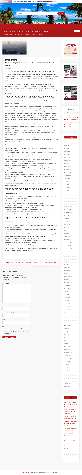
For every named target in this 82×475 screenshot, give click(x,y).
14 (67, 119)
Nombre (5, 306)
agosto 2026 (67, 142)
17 (73, 119)
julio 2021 (66, 328)
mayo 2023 (67, 261)
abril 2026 (66, 154)
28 (67, 124)
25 (75, 122)
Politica (12, 31)
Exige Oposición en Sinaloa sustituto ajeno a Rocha (70, 451)
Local (27, 31)
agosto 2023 (67, 252)
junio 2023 (66, 258)
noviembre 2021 (68, 316)
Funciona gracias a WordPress (30, 472)
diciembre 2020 (68, 349)
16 (71, 119)
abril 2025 (66, 190)
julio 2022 (66, 291)
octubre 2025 (67, 172)
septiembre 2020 (68, 358)
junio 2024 (66, 221)
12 (77, 117)
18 (75, 119)
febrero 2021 (67, 343)
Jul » (69, 126)
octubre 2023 (67, 245)
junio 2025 (66, 184)
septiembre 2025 (68, 175)
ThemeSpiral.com (54, 472)
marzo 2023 (67, 267)
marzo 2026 (67, 157)
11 (75, 117)
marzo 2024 (67, 230)
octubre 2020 (67, 355)
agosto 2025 (67, 178)
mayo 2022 (67, 297)
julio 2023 (66, 255)
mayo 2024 (67, 224)
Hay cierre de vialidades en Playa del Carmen (44, 265)
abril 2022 (66, 300)
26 (77, 122)
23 (71, 122)
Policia (41, 34)
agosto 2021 (67, 325)
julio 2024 (66, 218)
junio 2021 (66, 331)
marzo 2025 (67, 194)
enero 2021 (67, 346)
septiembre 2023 (68, 248)
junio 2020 (66, 367)
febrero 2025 (67, 197)
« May (65, 126)
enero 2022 (67, 310)
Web (3, 319)
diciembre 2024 (68, 203)
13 (65, 119)
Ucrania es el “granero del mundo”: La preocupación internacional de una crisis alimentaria (31, 262)
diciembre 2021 (68, 313)
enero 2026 (67, 163)
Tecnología (18, 34)
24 (73, 122)
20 (65, 122)
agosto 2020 (67, 361)
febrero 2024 (67, 233)
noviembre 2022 (68, 279)
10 (73, 117)
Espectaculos (8, 34)
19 (77, 119)
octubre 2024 (67, 209)
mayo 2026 (67, 151)
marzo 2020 (67, 377)
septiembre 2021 (68, 322)
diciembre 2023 (68, 239)
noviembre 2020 (68, 352)
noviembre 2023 (68, 242)
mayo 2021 (67, 334)
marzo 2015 (67, 386)
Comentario (6, 283)
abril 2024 (66, 227)
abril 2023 (66, 264)
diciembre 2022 (68, 276)
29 (69, 124)
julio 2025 (66, 181)
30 (71, 124)
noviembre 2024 (68, 206)
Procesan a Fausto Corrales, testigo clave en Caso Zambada (70, 411)
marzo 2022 (67, 303)
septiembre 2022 (68, 285)
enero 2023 (67, 273)
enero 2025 (67, 200)
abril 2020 (66, 374)
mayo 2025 (67, 187)
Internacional (36, 31)
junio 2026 (66, 148)
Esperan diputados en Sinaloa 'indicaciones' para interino (70, 435)
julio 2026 (66, 145)
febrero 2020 (67, 380)
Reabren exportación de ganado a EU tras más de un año (70, 404)
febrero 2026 (67, 160)
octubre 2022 (67, 282)
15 (69, 119)
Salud (35, 34)
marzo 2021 (67, 340)
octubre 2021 (67, 319)
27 (65, 124)
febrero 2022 (67, 307)
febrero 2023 (67, 270)
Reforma (71, 397)
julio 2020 (66, 364)
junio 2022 (66, 294)
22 (69, 122)
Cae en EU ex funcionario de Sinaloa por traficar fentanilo (70, 423)
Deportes (20, 31)
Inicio (5, 31)
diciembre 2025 (68, 166)
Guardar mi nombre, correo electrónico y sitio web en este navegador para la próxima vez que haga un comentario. (16, 331)
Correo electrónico (8, 313)
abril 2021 (66, 337)
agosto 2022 (67, 288)
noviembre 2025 (68, 169)
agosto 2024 (67, 215)
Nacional (46, 31)
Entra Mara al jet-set (69, 446)
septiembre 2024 (68, 212)
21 (67, 122)
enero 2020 (67, 383)
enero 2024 (67, 236)
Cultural (28, 34)
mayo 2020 (67, 371)
